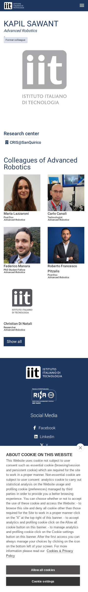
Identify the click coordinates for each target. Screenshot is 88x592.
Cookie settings (43, 581)
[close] (80, 447)
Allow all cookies (43, 570)
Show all (14, 341)
